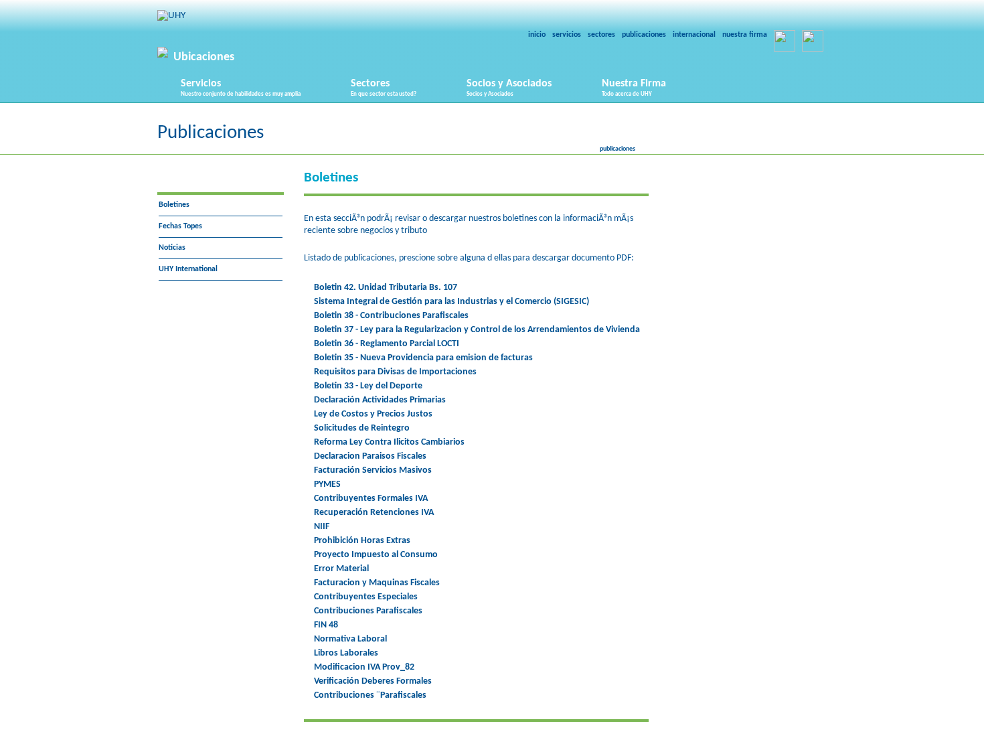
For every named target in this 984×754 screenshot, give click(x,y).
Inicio (537, 35)
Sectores (601, 35)
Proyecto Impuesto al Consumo (376, 555)
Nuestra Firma (744, 35)
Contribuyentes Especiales (366, 597)
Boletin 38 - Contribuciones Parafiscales (391, 316)
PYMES (327, 484)
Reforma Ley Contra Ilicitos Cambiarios (389, 442)
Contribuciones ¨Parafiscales (370, 695)
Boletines (174, 205)
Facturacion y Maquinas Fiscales (377, 583)
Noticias (172, 248)
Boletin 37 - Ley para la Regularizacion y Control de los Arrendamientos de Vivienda (477, 330)
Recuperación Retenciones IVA (374, 513)
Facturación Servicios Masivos (373, 470)
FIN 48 (326, 625)
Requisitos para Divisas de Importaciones (395, 372)
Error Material (341, 569)
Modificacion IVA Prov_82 (364, 667)
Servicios (566, 35)
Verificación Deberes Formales (373, 681)
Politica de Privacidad (580, 748)
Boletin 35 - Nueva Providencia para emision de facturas (423, 358)
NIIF (321, 527)
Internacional (694, 35)
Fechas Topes (180, 226)
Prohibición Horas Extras (362, 541)
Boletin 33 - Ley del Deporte (368, 386)
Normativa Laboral (350, 639)
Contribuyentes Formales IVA (371, 499)
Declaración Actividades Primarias (380, 400)
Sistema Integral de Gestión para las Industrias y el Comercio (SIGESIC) (451, 302)
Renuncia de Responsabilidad (693, 748)
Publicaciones (644, 35)
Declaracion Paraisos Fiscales (370, 456)
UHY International (188, 269)
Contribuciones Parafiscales (368, 611)
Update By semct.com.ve (476, 748)
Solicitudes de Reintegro (362, 428)
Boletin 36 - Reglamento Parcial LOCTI (386, 344)
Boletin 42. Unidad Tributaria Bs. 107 (385, 288)
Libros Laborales (346, 653)
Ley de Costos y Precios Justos (373, 414)
